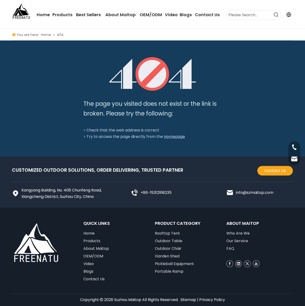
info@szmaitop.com (254, 192)
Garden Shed (167, 256)
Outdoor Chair (168, 248)
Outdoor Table (168, 241)
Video (88, 263)
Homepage (174, 136)
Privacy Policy (212, 299)
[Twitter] (247, 263)
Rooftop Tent (167, 233)
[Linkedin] (238, 263)
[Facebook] (229, 263)
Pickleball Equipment (174, 263)
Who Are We (238, 233)
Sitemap (188, 299)
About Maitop (96, 248)
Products (91, 241)
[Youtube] (256, 263)
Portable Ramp (169, 271)
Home (89, 233)
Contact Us (275, 170)
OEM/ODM (93, 256)
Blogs (88, 271)
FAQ (230, 248)
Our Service (237, 241)
